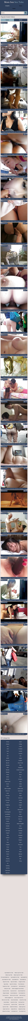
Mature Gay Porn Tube (19, 972)
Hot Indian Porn (14, 1011)
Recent (20, 20)
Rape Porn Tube (6, 981)
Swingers (20, 840)
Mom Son (20, 819)
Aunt (8, 755)
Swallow (20, 837)
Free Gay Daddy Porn (5, 977)
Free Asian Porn (7, 1004)
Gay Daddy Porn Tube (9, 972)
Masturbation (20, 809)
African (7, 741)
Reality (7, 849)
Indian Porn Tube (21, 1009)
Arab (8, 748)
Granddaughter (8, 812)
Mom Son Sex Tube (5, 999)
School (7, 854)
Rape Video (6, 984)
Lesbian (20, 800)
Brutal (20, 741)
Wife (20, 858)
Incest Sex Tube (6, 990)
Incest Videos (6, 1002)
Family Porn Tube (6, 986)
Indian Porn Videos (6, 1011)
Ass (7, 753)
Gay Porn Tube (14, 1004)
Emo (20, 776)
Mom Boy (20, 816)
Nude (20, 826)
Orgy (8, 835)
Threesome (20, 844)
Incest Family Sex (14, 993)
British (7, 776)
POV (7, 840)
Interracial (20, 797)
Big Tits (7, 762)
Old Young (8, 830)
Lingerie (20, 805)
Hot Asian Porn (21, 1002)
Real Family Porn (22, 986)
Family (20, 783)
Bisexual (7, 765)
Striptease (20, 835)
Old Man (20, 828)
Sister (8, 856)
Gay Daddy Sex (23, 979)
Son (7, 863)
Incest (20, 793)
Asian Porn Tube (14, 1002)
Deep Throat (20, 762)
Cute (20, 755)
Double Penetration (20, 769)
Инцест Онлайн (6, 993)
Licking (20, 802)
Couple (20, 746)
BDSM (7, 758)
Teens (20, 842)
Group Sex (8, 823)
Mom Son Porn (22, 995)
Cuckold (20, 751)
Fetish (8, 793)
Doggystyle (20, 767)
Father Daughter (7, 788)
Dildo (20, 765)
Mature (20, 812)
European (20, 779)
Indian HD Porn (14, 1009)
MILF (20, 807)
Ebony (20, 774)
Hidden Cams (20, 788)
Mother (20, 821)
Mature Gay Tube (9, 975)
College (20, 744)
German (7, 809)
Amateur (7, 744)
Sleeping (7, 858)
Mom (20, 814)
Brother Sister (7, 781)
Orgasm (7, 833)
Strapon (20, 833)
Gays (8, 807)
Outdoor (7, 837)
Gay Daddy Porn (24, 977)
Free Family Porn (14, 986)
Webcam (20, 854)
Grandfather (7, 814)
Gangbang (8, 805)
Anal (7, 746)
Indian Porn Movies (14, 1006)
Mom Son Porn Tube (14, 995)
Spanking (7, 865)
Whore (20, 856)
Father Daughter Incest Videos (18, 988)
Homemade (20, 790)
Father (7, 786)
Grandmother (7, 816)
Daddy (20, 758)
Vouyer (20, 851)
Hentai (20, 786)
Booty (8, 774)
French (7, 802)
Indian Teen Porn (6, 1009)
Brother (7, 779)
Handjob (7, 826)
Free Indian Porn (22, 1011)
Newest (20, 5)
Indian (20, 795)
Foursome (8, 800)
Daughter (20, 760)
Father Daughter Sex (9, 997)
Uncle (20, 849)
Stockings (20, 830)
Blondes (7, 769)
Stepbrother (7, 870)
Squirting (7, 868)
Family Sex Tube (7, 988)
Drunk (20, 772)
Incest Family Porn (21, 990)
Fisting (7, 797)
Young (20, 861)
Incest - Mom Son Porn (18, 997)
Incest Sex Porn (14, 990)
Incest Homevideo (14, 999)
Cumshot (20, 753)
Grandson (8, 819)
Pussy (8, 847)
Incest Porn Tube (23, 999)
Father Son (8, 790)
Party (8, 842)
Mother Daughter (20, 823)
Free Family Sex (21, 984)
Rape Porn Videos (13, 984)
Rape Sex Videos (14, 981)
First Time (8, 795)
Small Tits (8, 861)
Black (8, 767)
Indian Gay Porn (22, 1006)
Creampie (20, 748)
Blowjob (7, 772)
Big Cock (7, 760)
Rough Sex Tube (22, 981)
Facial (20, 781)
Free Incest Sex (5, 995)
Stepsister (8, 872)
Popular (14, 8)
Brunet (7, 783)
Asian (8, 751)
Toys (20, 847)
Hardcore (8, 828)
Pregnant (7, 844)
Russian (7, 851)
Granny (7, 821)
